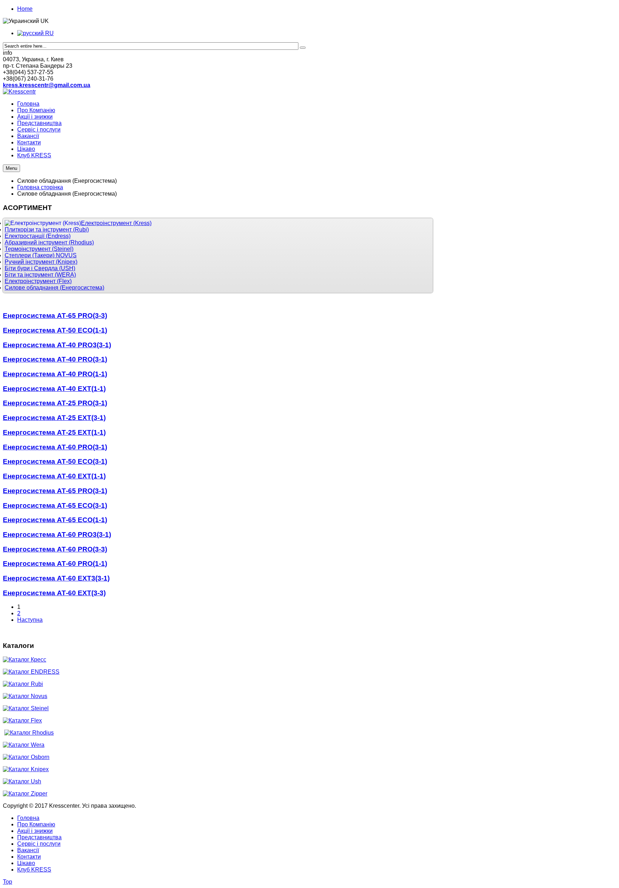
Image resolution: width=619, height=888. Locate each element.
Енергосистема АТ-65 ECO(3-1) (55, 505)
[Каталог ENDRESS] (31, 672)
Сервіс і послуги (39, 844)
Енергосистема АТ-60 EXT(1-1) (54, 476)
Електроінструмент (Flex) (38, 281)
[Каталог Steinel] (26, 708)
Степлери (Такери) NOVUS (41, 255)
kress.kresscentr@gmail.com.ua (46, 85)
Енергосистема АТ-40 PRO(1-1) (55, 374)
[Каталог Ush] (22, 781)
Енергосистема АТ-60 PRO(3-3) (55, 549)
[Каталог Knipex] (26, 769)
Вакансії (28, 850)
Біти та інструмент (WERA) (40, 275)
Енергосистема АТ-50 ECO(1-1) (55, 330)
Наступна (30, 620)
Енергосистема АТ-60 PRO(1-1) (55, 563)
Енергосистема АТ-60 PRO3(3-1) (57, 534)
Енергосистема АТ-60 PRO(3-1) (55, 447)
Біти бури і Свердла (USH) (40, 268)
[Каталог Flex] (22, 720)
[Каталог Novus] (25, 696)
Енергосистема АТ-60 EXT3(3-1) (56, 578)
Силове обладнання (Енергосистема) (54, 288)
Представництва (39, 837)
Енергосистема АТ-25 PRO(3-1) (55, 403)
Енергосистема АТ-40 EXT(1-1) (54, 388)
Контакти (29, 857)
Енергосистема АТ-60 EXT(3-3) (54, 593)
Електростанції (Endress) (38, 236)
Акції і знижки (35, 831)
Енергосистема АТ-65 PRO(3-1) (55, 491)
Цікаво (26, 863)
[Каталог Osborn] (26, 757)
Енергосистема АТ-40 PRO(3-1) (55, 359)
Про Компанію (36, 824)
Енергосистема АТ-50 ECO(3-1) (55, 461)
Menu (11, 168)
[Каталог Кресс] (24, 660)
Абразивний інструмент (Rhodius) (49, 242)
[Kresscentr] (19, 92)
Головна (28, 818)
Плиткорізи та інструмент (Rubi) (47, 229)
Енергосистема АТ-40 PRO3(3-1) (57, 345)
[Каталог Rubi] (23, 684)
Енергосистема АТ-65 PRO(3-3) (55, 315)
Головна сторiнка (40, 187)
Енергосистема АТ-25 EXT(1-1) (54, 432)
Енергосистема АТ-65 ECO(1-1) (55, 520)
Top (7, 882)
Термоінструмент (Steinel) (39, 249)
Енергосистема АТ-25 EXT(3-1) (54, 417)
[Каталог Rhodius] (29, 733)
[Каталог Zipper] (25, 794)
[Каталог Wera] (23, 745)
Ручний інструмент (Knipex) (41, 262)
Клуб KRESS (34, 869)
